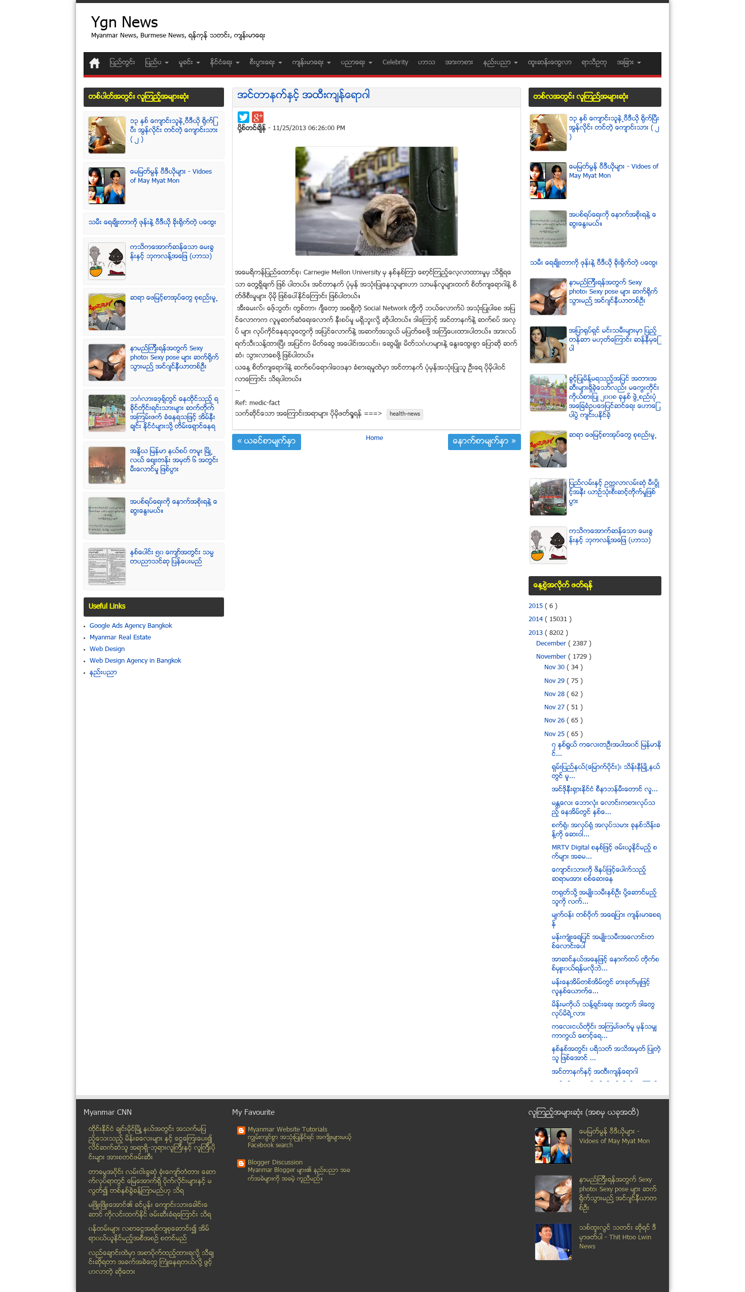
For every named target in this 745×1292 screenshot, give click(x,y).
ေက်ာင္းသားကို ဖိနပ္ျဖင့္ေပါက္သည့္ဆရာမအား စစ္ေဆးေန (599, 875)
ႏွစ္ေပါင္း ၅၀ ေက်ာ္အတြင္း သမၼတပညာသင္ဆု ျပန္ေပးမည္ (172, 557)
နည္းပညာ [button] (498, 62)
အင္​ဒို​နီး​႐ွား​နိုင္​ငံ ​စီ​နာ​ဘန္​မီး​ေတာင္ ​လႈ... (605, 789)
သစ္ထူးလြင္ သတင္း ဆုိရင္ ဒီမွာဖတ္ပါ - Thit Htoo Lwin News (617, 1237)
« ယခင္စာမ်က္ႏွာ (266, 442)
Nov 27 (555, 707)
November (552, 657)
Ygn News (124, 24)
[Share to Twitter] (243, 117)
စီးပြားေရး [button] (263, 62)
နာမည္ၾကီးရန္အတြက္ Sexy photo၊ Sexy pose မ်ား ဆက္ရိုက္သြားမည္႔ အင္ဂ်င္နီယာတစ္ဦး (174, 358)
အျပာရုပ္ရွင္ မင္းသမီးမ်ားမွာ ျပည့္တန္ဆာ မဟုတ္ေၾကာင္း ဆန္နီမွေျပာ (613, 340)
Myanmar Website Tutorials (287, 1130)
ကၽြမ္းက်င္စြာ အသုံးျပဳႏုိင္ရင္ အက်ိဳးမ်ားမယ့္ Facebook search (300, 1142)
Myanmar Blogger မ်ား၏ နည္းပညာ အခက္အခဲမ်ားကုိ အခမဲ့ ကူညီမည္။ (299, 1174)
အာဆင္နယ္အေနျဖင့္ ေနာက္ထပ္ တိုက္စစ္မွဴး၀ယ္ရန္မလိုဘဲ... (605, 964)
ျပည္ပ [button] (154, 62)
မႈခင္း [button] (187, 62)
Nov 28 (555, 694)
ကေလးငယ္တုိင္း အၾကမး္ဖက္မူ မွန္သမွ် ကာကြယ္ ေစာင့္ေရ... (604, 1032)
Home (374, 438)
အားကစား (459, 62)
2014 (537, 619)
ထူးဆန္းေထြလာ (550, 62)
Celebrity (395, 62)
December (552, 644)
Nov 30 (555, 667)
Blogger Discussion (275, 1162)
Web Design (107, 649)
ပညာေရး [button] (354, 62)
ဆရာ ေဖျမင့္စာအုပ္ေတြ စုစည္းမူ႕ (174, 298)
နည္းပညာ (103, 672)
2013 (537, 633)
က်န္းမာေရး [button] (309, 62)
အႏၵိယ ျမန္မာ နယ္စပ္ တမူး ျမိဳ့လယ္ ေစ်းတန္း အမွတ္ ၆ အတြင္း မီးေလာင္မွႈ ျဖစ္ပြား (174, 460)
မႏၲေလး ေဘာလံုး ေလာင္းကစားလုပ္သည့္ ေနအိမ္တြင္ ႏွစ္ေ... (603, 808)
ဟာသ (426, 62)
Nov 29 (555, 681)
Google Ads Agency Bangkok (131, 626)
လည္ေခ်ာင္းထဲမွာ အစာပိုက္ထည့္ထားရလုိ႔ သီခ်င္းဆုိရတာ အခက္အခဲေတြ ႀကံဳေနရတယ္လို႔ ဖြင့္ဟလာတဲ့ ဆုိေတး (151, 1263)
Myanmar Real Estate (120, 637)
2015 (537, 606)
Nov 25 (555, 734)
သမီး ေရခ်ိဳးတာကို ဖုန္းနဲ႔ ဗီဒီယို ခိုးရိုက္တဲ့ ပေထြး (152, 222)
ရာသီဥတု (594, 62)
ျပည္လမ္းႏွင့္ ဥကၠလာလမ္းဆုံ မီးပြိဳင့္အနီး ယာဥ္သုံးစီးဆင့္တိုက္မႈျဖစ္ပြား (614, 492)
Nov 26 (555, 720)
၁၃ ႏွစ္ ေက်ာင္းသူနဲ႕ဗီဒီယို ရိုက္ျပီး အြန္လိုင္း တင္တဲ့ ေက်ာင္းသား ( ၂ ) (174, 130)
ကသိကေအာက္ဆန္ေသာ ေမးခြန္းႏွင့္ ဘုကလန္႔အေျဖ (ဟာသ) (172, 252)
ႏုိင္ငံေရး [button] (222, 62)
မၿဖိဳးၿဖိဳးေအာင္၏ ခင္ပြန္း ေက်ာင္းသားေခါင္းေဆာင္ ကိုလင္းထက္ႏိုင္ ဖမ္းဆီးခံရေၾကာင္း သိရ (150, 1210)
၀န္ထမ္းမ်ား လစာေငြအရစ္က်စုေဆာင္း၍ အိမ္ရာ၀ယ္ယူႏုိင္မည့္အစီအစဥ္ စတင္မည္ (149, 1234)
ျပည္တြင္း (122, 62)
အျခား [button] (626, 62)
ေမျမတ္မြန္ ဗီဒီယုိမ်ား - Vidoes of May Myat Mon (171, 177)
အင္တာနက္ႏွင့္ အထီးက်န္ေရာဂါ (304, 96)
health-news (405, 414)
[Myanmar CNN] (94, 63)
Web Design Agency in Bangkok (135, 661)
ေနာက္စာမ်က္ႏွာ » (484, 442)
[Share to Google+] (258, 117)
